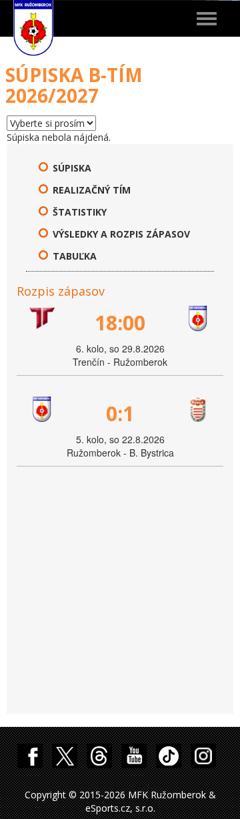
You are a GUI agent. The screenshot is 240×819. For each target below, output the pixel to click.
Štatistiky (80, 212)
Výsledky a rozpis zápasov (121, 234)
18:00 (120, 322)
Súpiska (72, 168)
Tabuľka (75, 256)
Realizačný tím (92, 190)
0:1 (120, 413)
